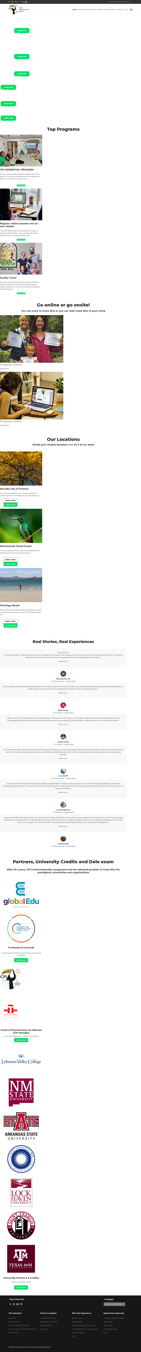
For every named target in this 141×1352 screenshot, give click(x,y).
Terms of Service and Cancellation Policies (23, 1329)
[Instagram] (19, 2)
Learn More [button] (4, 369)
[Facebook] (9, 2)
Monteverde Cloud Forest (49, 1322)
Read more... (63, 661)
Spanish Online (109, 9)
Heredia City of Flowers (48, 1318)
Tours (105, 1333)
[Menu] (131, 9)
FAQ (73, 1336)
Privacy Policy (13, 1333)
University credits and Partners (114, 1318)
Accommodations (78, 1333)
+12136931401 (113, 2)
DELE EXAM (108, 1322)
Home (74, 9)
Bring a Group (108, 1325)
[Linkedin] (15, 2)
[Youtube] (12, 2)
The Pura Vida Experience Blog (19, 1325)
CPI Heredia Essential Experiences (83, 1325)
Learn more (10, 505)
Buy (126, 9)
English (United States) (114, 1304)
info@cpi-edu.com (125, 2)
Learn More (21, 185)
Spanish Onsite (96, 9)
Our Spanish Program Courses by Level (85, 1329)
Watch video (10, 500)
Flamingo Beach (45, 1325)
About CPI (12, 1318)
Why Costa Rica (84, 9)
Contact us (120, 9)
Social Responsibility (110, 1329)
